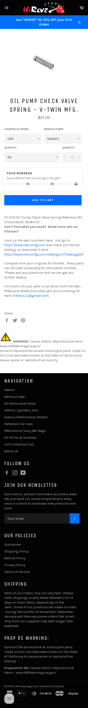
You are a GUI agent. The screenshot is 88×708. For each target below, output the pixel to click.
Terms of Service (16, 572)
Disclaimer (12, 544)
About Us (11, 451)
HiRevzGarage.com (26, 686)
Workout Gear (14, 397)
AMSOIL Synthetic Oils (21, 410)
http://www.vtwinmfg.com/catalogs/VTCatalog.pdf (43, 254)
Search (9, 390)
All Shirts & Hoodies (20, 437)
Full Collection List (19, 444)
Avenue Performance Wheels (26, 417)
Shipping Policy (16, 551)
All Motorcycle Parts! (20, 403)
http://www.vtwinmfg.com (24, 245)
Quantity (68, 147)
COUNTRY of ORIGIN (16, 129)
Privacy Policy (14, 565)
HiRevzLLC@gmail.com (31, 296)
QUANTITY (10, 147)
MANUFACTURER (53, 129)
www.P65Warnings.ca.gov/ (36, 673)
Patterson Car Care (18, 424)
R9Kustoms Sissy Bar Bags (25, 431)
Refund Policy (14, 558)
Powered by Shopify (51, 686)
